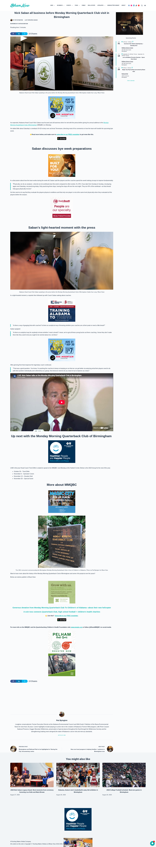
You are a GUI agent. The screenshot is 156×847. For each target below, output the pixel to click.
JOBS (51, 5)
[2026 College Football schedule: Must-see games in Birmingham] (124, 775)
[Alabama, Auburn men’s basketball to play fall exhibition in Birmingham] (78, 775)
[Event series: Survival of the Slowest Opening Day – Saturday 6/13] (132, 41)
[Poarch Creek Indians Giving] (78, 842)
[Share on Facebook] (13, 33)
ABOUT (123, 5)
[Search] (142, 5)
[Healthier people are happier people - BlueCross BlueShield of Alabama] (61, 451)
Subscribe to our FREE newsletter (66, 615)
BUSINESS (60, 5)
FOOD (76, 5)
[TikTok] (136, 5)
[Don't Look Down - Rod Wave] (129, 23)
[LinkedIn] (134, 5)
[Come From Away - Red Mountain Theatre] (61, 107)
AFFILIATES (100, 5)
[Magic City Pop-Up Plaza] (61, 501)
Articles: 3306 (62, 735)
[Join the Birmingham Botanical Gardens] (61, 592)
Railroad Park (125, 73)
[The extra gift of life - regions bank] (61, 665)
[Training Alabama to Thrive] (61, 310)
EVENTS (69, 5)
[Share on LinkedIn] (19, 33)
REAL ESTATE (91, 5)
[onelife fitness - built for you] (61, 165)
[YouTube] (138, 5)
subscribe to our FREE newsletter (67, 134)
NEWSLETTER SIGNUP (113, 5)
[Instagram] (131, 5)
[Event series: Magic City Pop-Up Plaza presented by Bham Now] (132, 67)
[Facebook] (129, 5)
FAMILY (84, 5)
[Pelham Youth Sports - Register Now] (61, 642)
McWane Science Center (127, 47)
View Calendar (131, 80)
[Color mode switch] (145, 5)
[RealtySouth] (61, 208)
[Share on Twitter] (25, 33)
